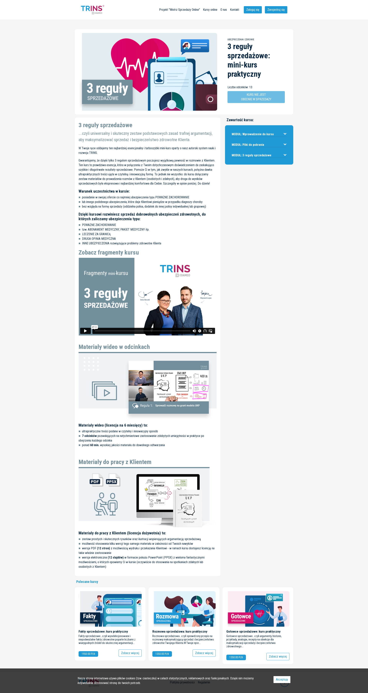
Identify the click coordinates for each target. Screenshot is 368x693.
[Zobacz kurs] (110, 624)
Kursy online (210, 10)
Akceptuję (282, 679)
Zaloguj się (252, 10)
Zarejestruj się (276, 10)
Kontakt (234, 10)
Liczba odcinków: (238, 87)
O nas (223, 10)
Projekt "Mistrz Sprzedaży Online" (179, 10)
